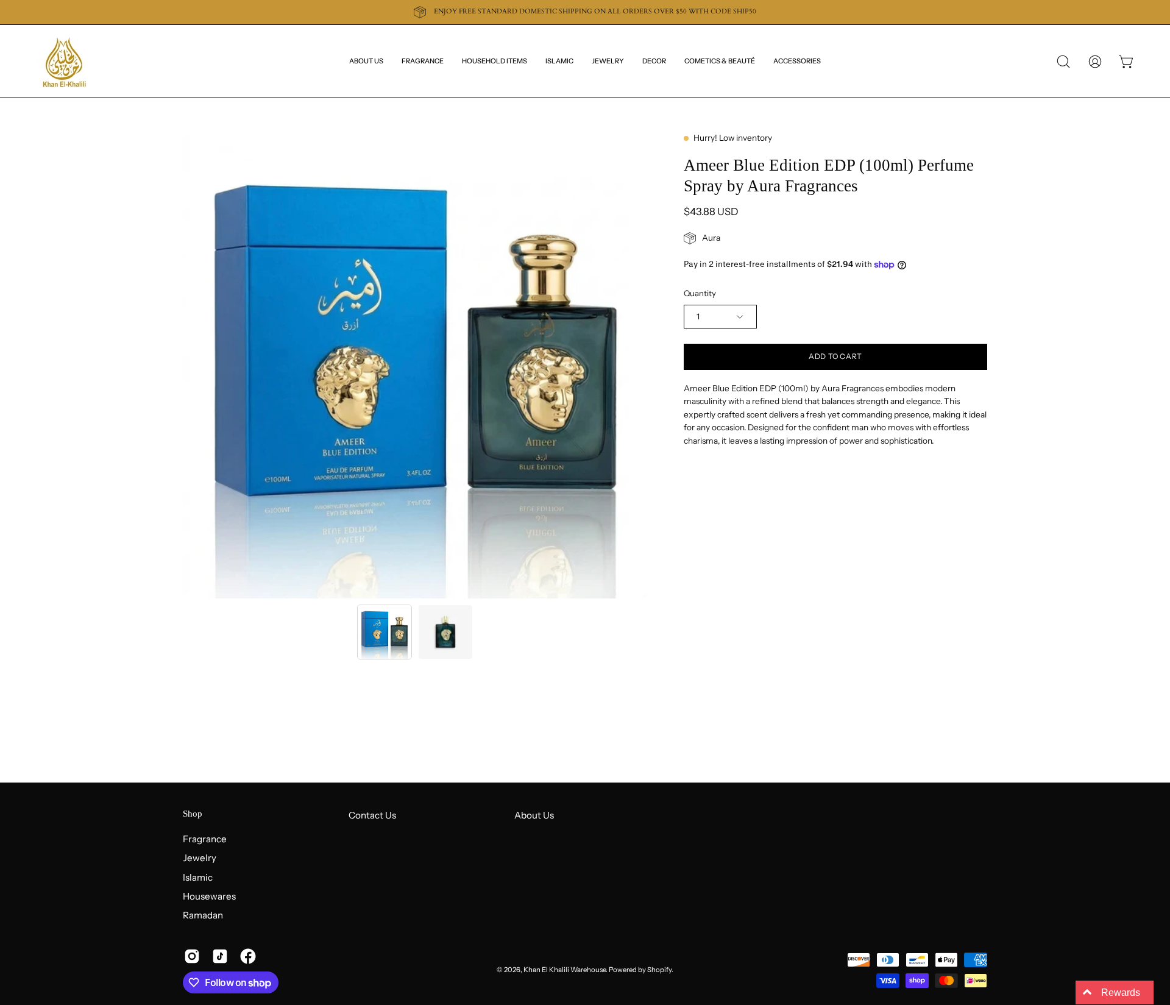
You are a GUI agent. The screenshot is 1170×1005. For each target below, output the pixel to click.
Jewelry (199, 858)
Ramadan (203, 915)
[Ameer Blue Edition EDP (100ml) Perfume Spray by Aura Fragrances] (384, 632)
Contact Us (372, 815)
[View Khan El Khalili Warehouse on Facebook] (248, 956)
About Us (534, 815)
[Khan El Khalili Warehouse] (64, 61)
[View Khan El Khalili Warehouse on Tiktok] (220, 956)
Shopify (659, 969)
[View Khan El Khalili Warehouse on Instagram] (192, 956)
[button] (654, 61)
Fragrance (205, 839)
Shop (192, 814)
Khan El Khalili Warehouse (564, 969)
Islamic (198, 876)
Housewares (209, 896)
